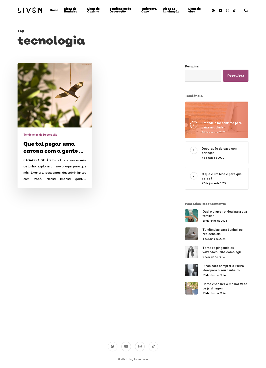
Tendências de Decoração (40, 134)
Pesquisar (192, 66)
